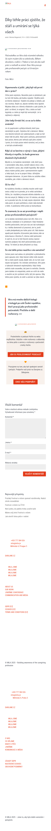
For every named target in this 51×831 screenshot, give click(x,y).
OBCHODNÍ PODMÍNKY (13, 767)
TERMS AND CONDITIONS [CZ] (16, 612)
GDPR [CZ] (9, 606)
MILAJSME (12, 570)
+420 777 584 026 (18, 540)
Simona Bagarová (15, 37)
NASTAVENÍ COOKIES (13, 764)
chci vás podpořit (25, 382)
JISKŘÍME (8, 747)
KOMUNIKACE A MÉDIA (14, 750)
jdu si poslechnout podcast (25, 354)
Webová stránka (11, 463)
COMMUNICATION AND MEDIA (16, 595)
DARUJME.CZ (10, 556)
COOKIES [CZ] (10, 609)
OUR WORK (9, 589)
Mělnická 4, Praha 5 (20, 698)
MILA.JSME (12, 567)
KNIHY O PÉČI (10, 744)
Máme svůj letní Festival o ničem (17, 513)
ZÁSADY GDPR (10, 761)
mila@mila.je (16, 543)
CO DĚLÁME (9, 741)
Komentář (9, 417)
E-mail (8, 453)
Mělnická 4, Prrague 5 (18, 546)
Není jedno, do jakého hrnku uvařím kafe (20, 509)
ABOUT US (9, 587)
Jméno (8, 442)
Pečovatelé (34, 37)
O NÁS (7, 738)
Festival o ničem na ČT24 (14, 505)
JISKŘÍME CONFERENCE (14, 592)
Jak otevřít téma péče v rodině (16, 516)
